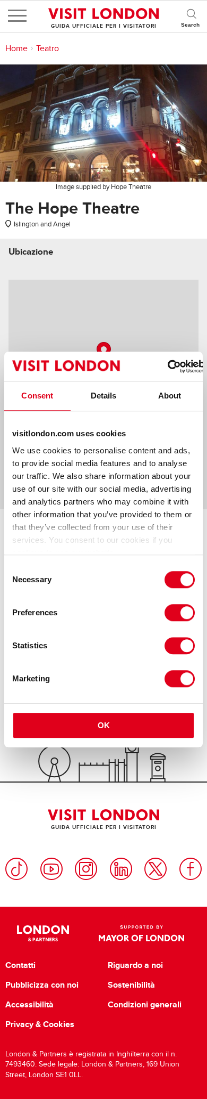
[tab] (30, 251)
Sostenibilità (131, 985)
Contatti (20, 965)
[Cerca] (191, 16)
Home (16, 48)
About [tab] (170, 395)
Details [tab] (104, 395)
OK (104, 725)
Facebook (190, 869)
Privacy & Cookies (39, 1024)
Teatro (47, 48)
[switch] (180, 612)
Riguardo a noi (135, 965)
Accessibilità (29, 1005)
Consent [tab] (37, 395)
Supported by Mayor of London (141, 933)
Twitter (155, 869)
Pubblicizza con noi (42, 985)
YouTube (51, 869)
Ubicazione (30, 251)
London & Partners (43, 933)
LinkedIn (121, 869)
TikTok (16, 869)
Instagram (86, 869)
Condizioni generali (145, 1005)
